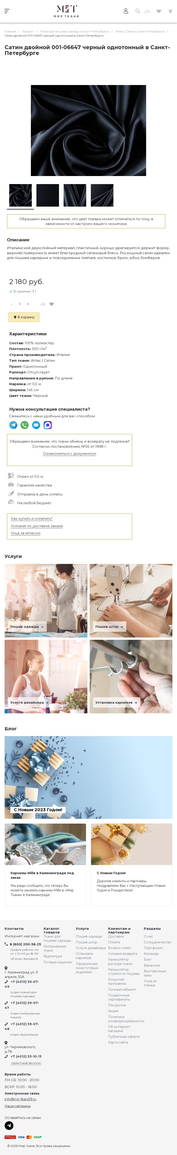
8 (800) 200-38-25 (25, 944)
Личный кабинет (122, 989)
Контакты (14, 929)
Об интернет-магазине (119, 1029)
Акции (113, 1011)
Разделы (152, 929)
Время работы (18, 1074)
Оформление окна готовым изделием (87, 968)
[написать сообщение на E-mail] (36, 425)
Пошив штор (107, 627)
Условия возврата (122, 954)
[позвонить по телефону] (25, 425)
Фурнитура (53, 956)
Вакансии (152, 965)
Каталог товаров (52, 930)
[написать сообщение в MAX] (48, 425)
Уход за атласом (25, 533)
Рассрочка (117, 1005)
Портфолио (153, 948)
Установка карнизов (114, 702)
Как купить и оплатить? (32, 518)
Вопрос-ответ (119, 948)
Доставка (116, 936)
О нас (148, 936)
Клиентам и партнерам (119, 930)
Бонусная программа (117, 981)
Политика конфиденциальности (125, 1019)
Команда (151, 954)
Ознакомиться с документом (69, 453)
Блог (148, 959)
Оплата (114, 942)
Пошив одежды (25, 627)
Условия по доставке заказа (37, 526)
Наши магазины (18, 1106)
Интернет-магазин (22, 936)
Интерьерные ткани (55, 948)
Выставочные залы (155, 973)
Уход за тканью (150, 983)
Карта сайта (118, 1042)
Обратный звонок (26, 1063)
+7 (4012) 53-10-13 (26, 1056)
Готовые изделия (58, 962)
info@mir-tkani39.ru (20, 1099)
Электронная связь (22, 1093)
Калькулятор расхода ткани (120, 961)
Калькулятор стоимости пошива (123, 971)
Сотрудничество (156, 942)
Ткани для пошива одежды (57, 938)
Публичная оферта (124, 1037)
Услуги (82, 929)
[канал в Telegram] (13, 425)
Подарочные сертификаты (119, 997)
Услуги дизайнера (27, 702)
